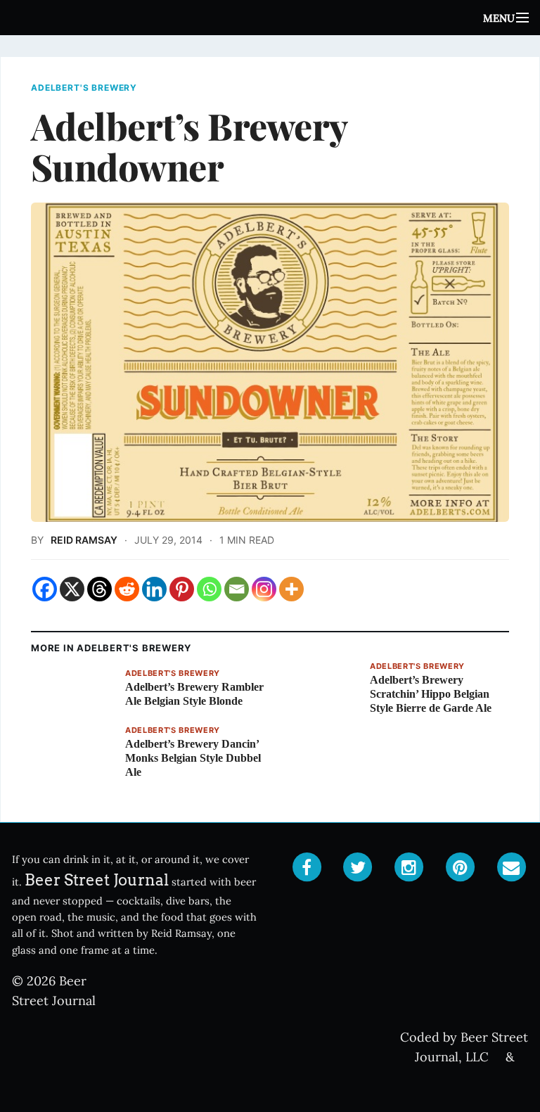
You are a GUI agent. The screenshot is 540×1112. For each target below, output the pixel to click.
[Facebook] (44, 589)
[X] (72, 589)
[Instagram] (264, 589)
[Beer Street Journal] (270, 17)
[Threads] (99, 589)
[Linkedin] (154, 589)
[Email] (236, 589)
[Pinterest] (181, 589)
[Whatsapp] (209, 589)
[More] (291, 589)
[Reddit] (127, 589)
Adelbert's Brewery (84, 88)
